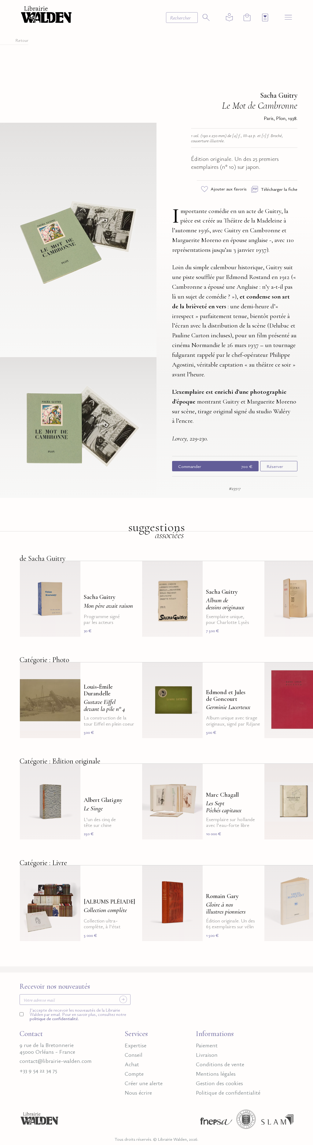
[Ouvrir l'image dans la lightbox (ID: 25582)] (78, 239)
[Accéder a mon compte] (229, 17)
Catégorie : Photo (44, 659)
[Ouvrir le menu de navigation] (288, 17)
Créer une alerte (144, 1083)
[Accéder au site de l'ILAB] (246, 1121)
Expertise (135, 1045)
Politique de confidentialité (228, 1092)
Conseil (133, 1054)
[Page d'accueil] (39, 1121)
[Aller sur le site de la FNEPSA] (215, 1121)
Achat (132, 1064)
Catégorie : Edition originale (60, 761)
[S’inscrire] (123, 999)
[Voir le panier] (247, 17)
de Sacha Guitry (42, 558)
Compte (134, 1073)
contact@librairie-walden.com (56, 1060)
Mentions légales (216, 1073)
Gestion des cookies (219, 1083)
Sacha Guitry (278, 95)
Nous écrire (138, 1092)
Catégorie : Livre (43, 862)
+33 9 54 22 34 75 (38, 1070)
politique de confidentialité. (54, 1018)
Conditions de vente (220, 1064)
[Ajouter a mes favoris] (72, 569)
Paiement (207, 1045)
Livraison (207, 1054)
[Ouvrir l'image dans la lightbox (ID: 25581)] (78, 426)
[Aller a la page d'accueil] (46, 13)
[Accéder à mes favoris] (265, 17)
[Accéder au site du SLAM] (277, 1121)
